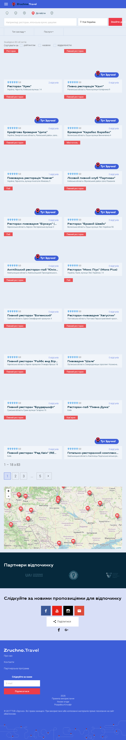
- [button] (8, 496)
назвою (46, 45)
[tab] (8, 13)
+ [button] (8, 491)
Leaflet (118, 547)
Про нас (8, 655)
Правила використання (63, 698)
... (32, 476)
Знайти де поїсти (116, 21)
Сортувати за (11, 45)
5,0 (19, 82)
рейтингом (29, 45)
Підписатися (22, 691)
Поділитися (64, 621)
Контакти (9, 661)
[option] (23, 575)
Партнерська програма (16, 668)
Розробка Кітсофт (63, 704)
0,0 (79, 82)
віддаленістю (65, 45)
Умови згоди (63, 701)
